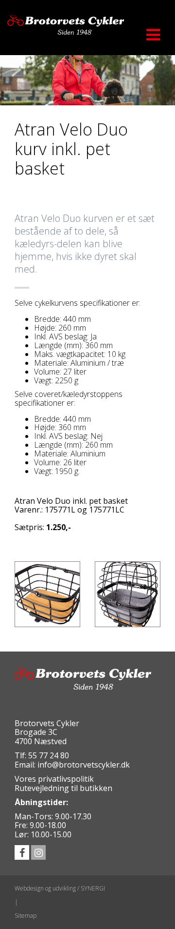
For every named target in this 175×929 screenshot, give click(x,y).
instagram (38, 852)
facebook (22, 852)
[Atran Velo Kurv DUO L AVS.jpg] (47, 594)
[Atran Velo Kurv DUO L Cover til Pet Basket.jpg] (127, 594)
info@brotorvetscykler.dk (83, 764)
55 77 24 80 (48, 755)
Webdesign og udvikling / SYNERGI (60, 888)
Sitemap (25, 915)
